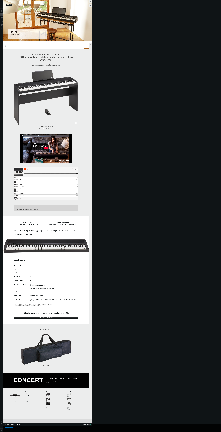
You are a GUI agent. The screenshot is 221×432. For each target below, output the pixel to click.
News (2, 422)
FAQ (91, 61)
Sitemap (89, 421)
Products (2, 14)
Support (2, 25)
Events (2, 21)
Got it (9, 427)
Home (2, 11)
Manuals (26, 401)
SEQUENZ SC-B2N (46, 365)
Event (91, 66)
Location (2, 424)
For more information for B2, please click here (46, 317)
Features (2, 18)
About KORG (2, 430)
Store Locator (2, 28)
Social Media (2, 426)
